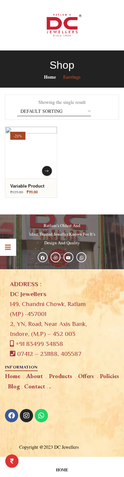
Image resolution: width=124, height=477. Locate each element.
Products (60, 376)
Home (50, 76)
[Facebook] (11, 415)
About (34, 376)
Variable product (27, 186)
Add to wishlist (45, 155)
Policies (109, 376)
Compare (45, 167)
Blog (14, 386)
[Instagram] (26, 415)
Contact (34, 386)
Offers (86, 376)
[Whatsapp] (41, 415)
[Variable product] (31, 153)
